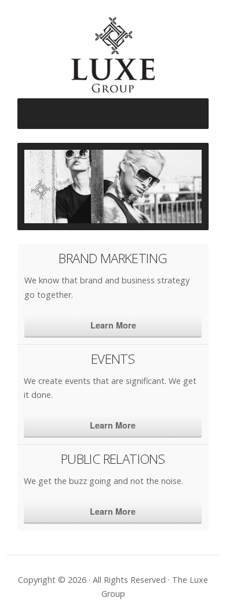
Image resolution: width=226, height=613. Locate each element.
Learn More (113, 325)
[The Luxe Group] (113, 57)
